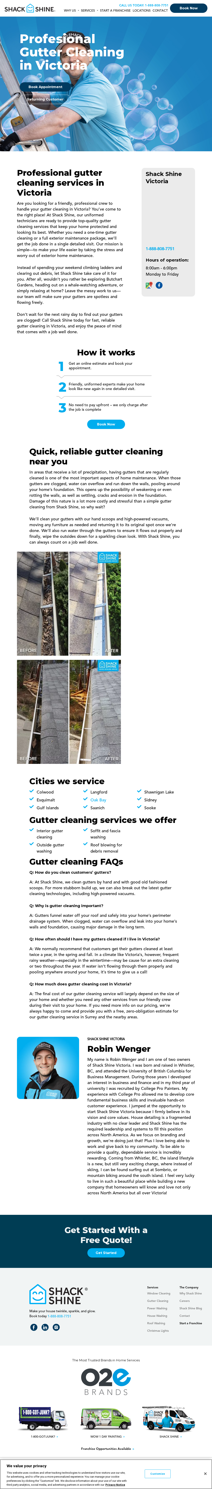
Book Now (189, 8)
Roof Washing (156, 1323)
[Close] (205, 1473)
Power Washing (157, 1308)
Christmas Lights (158, 1330)
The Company (188, 1287)
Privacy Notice (115, 1484)
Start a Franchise (115, 10)
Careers (184, 1301)
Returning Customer (45, 99)
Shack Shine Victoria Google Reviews (149, 285)
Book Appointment (45, 87)
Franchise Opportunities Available (106, 1449)
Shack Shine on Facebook (34, 1328)
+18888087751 (156, 5)
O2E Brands (106, 1381)
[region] (106, 1474)
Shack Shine (30, 8)
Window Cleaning (158, 1293)
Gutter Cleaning (157, 1301)
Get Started (106, 1253)
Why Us (70, 10)
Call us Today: (131, 5)
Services (88, 10)
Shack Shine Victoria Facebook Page (159, 285)
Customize (157, 1473)
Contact (160, 10)
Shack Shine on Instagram (57, 1328)
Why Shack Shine (190, 1293)
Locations (142, 10)
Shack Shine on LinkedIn (45, 1328)
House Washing (157, 1316)
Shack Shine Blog (190, 1308)
